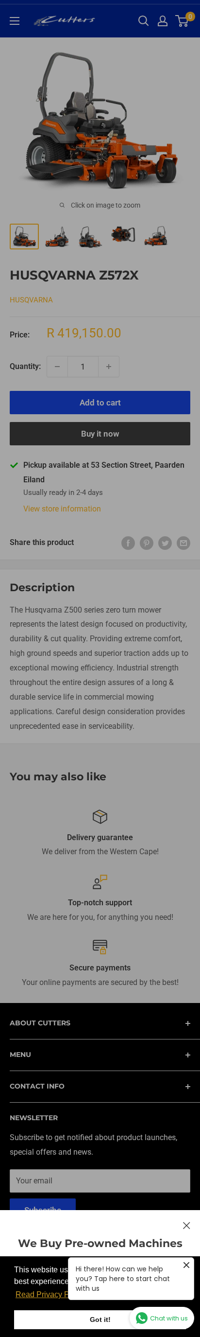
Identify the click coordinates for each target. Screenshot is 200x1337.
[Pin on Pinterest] (146, 542)
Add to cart (100, 402)
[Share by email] (183, 542)
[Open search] (143, 21)
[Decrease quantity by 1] (57, 366)
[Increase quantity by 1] (109, 366)
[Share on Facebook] (128, 542)
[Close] (186, 1225)
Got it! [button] (100, 1319)
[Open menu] (14, 21)
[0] (182, 21)
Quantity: (25, 366)
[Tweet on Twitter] (165, 542)
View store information (62, 508)
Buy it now (100, 434)
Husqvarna (31, 300)
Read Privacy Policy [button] (50, 1294)
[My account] (162, 21)
